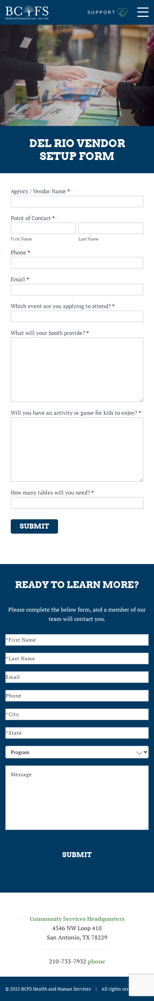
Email (20, 279)
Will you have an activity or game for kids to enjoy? (76, 412)
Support (101, 12)
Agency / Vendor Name (40, 191)
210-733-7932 (67, 961)
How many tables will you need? (52, 492)
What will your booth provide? (50, 332)
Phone (20, 252)
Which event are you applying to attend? (63, 306)
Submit (34, 526)
